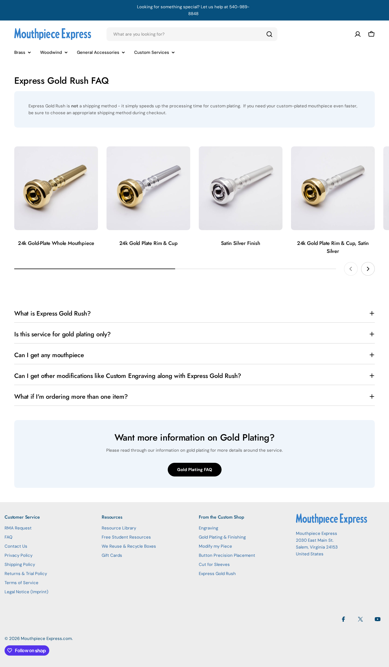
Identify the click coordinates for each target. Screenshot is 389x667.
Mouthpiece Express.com (46, 638)
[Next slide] (368, 269)
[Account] (357, 34)
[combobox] (192, 34)
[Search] (269, 34)
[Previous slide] (351, 269)
